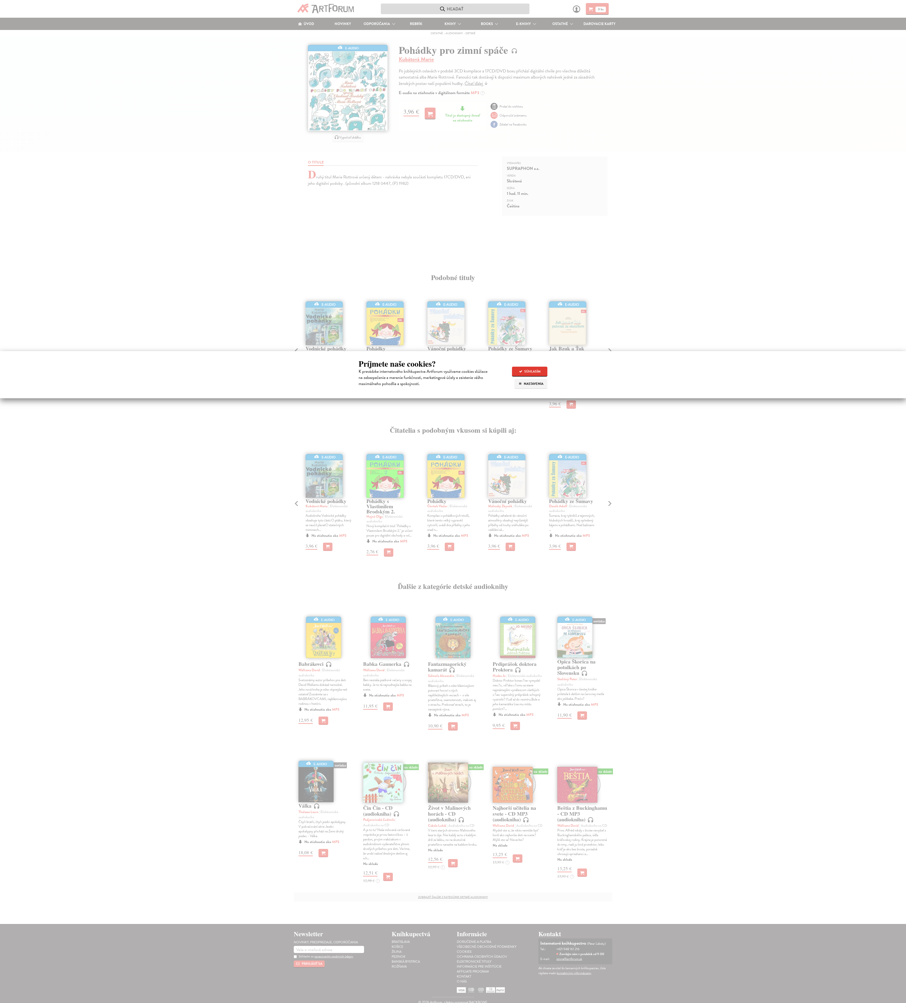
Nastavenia (533, 383)
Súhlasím (532, 371)
